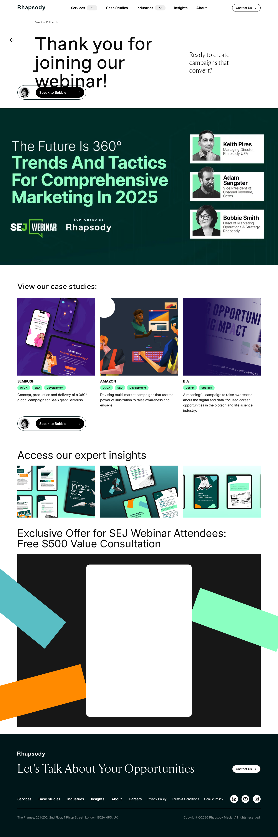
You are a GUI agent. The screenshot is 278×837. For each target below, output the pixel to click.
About (201, 8)
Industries (75, 799)
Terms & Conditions (185, 799)
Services (24, 799)
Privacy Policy (157, 799)
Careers (135, 799)
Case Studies (117, 8)
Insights (181, 8)
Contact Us (244, 8)
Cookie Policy (213, 799)
